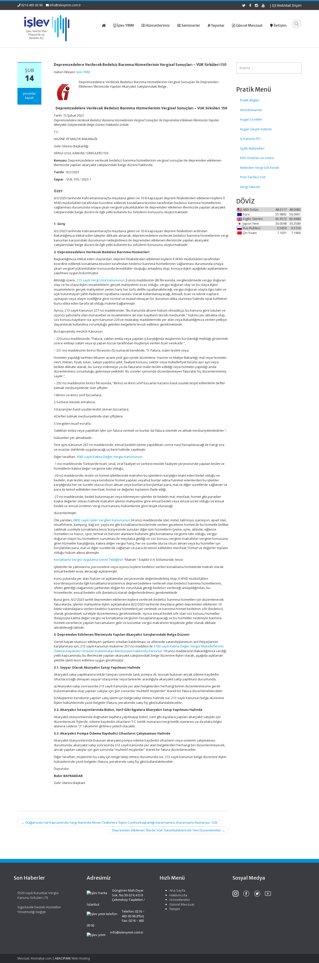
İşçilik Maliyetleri (252, 148)
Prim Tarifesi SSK (253, 177)
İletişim (174, 909)
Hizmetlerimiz (179, 899)
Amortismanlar (251, 110)
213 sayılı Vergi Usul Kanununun (101, 280)
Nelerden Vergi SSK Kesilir (259, 167)
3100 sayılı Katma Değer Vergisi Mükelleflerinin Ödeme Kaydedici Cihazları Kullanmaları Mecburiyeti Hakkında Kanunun (139, 648)
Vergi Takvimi (250, 187)
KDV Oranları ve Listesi (257, 158)
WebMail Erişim (289, 5)
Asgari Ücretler (251, 119)
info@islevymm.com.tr (65, 5)
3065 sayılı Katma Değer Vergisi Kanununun (109, 456)
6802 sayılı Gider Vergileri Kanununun (101, 520)
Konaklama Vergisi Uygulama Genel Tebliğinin (88, 559)
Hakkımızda (178, 895)
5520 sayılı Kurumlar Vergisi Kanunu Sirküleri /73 (38, 895)
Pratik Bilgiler (249, 100)
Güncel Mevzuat (181, 904)
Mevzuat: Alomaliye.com (34, 958)
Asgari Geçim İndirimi (256, 129)
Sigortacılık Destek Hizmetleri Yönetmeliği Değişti (39, 909)
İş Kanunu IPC (250, 138)
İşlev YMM (83, 72)
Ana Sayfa (177, 890)
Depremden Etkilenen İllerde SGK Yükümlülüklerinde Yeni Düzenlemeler (168, 830)
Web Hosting (81, 958)
